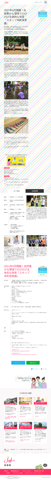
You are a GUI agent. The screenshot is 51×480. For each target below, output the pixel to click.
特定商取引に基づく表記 (39, 471)
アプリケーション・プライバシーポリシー (33, 473)
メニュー (45, 1)
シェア (44, 369)
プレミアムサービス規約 (17, 473)
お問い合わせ (42, 18)
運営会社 (6, 471)
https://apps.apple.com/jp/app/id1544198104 (21, 351)
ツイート (35, 369)
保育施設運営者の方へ (15, 471)
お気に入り (43, 13)
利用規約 (8, 473)
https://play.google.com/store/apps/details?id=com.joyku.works (24, 354)
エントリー (42, 15)
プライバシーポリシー (27, 471)
